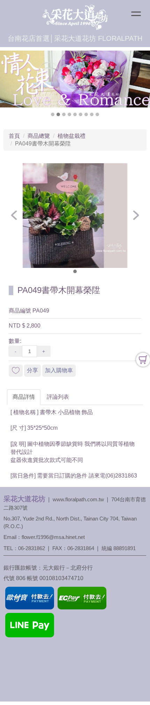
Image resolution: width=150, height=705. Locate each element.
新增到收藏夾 (16, 371)
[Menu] (136, 14)
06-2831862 (31, 548)
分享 (32, 370)
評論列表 (58, 397)
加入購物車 (59, 370)
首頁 (14, 136)
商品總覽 (39, 136)
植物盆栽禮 (71, 136)
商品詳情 (24, 397)
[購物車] (143, 360)
